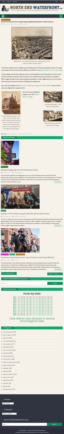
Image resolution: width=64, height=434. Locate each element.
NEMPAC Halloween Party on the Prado (56, 274)
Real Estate (6, 380)
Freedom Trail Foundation (20, 216)
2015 (14, 306)
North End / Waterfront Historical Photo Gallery (35, 86)
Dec (51, 298)
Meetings (5, 368)
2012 (14, 310)
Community (4, 167)
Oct (45, 298)
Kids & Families (7, 365)
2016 (14, 304)
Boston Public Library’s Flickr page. (51, 70)
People (5, 371)
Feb (21, 298)
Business (5, 338)
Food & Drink (6, 356)
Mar (25, 298)
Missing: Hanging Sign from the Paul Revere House (19, 170)
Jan (19, 297)
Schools (3, 210)
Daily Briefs (6, 347)
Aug (39, 298)
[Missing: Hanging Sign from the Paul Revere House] (32, 153)
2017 (14, 303)
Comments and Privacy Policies (36, 430)
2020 (14, 298)
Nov (49, 298)
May (31, 298)
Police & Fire (6, 377)
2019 (14, 300)
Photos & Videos (6, 19)
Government (7, 359)
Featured (12, 254)
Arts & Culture (4, 254)
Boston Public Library (12, 134)
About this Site (22, 430)
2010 (14, 313)
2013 (14, 309)
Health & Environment (9, 362)
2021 (14, 297)
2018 (14, 301)
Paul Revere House (18, 172)
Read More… (58, 182)
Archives (14, 1)
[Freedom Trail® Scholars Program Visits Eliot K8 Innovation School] (32, 197)
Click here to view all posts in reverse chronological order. (32, 320)
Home (3, 1)
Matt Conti (15, 24)
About (8, 1)
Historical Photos (23, 134)
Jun (33, 298)
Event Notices (7, 350)
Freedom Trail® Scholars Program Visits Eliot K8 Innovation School (25, 214)
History (30, 134)
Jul (37, 298)
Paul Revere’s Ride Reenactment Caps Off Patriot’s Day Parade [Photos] (27, 257)
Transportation (7, 389)
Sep (43, 298)
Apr (27, 298)
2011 (14, 312)
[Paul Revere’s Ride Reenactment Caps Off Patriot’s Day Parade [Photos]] (32, 240)
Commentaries (7, 341)
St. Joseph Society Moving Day (10, 273)
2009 (14, 315)
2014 (14, 307)
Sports (5, 386)
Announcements (8, 332)
